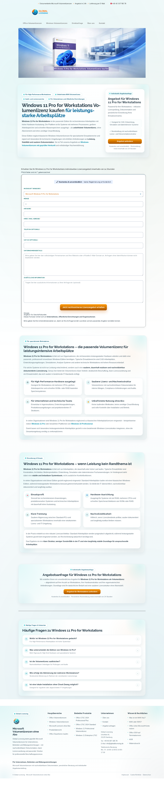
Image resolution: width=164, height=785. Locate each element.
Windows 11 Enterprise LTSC (86, 735)
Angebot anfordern (125, 141)
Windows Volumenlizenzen (56, 23)
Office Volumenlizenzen (32, 23)
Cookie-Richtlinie (135, 775)
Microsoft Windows (32, 188)
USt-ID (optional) (31, 240)
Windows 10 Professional (82, 424)
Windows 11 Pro (38, 424)
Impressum (125, 775)
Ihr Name (28, 209)
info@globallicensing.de (114, 743)
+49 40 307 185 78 (119, 3)
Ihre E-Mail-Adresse (32, 219)
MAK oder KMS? (135, 722)
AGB (131, 739)
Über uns (90, 23)
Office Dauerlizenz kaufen (58, 734)
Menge (26, 198)
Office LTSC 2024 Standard (86, 724)
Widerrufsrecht (134, 743)
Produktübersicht (55, 730)
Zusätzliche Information (34, 277)
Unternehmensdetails (33, 250)
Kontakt (102, 23)
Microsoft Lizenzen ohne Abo (59, 726)
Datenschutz (147, 775)
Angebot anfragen (109, 726)
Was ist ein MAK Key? (137, 718)
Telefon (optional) (32, 229)
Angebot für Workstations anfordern (82, 592)
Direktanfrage (77, 23)
